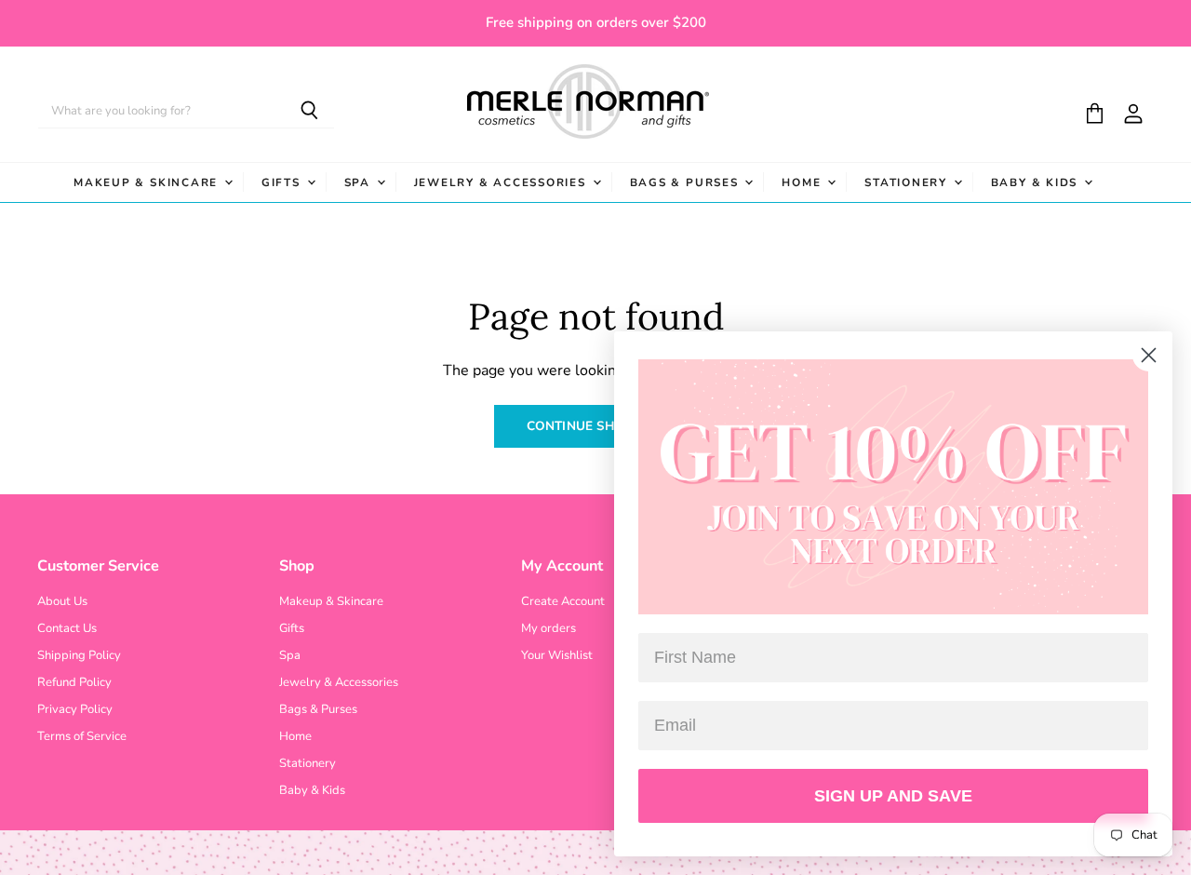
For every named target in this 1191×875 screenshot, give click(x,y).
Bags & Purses (686, 182)
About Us (62, 601)
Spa (359, 182)
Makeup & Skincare (148, 182)
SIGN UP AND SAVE (893, 796)
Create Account (563, 601)
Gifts (283, 182)
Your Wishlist (557, 655)
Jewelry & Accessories (502, 182)
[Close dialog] (1148, 355)
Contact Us (67, 628)
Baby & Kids (1036, 182)
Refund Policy (74, 682)
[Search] (309, 111)
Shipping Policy (79, 655)
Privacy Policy (75, 709)
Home (803, 182)
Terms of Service (82, 736)
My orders (548, 628)
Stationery (907, 182)
